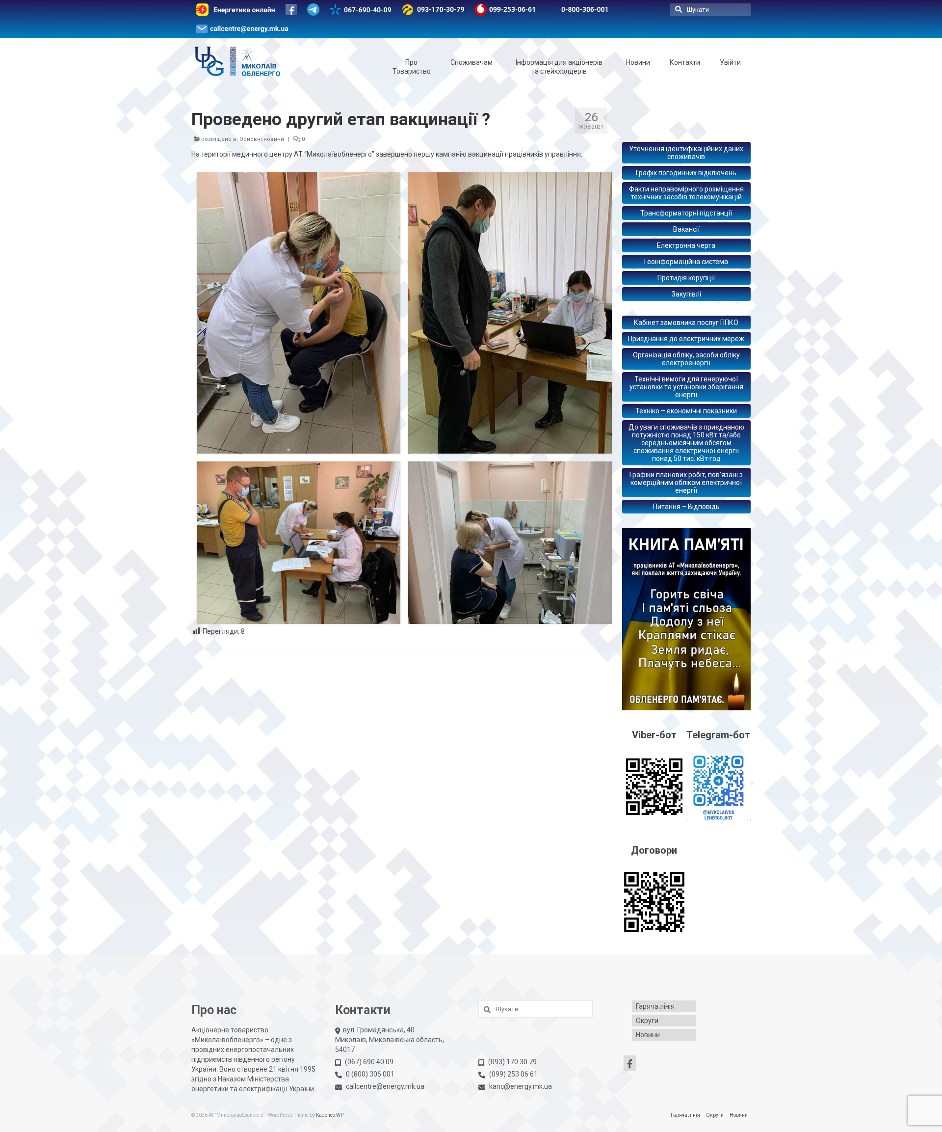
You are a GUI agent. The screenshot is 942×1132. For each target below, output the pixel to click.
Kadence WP (329, 1115)
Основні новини (261, 139)
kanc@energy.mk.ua (520, 1086)
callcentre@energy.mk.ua (385, 1086)
